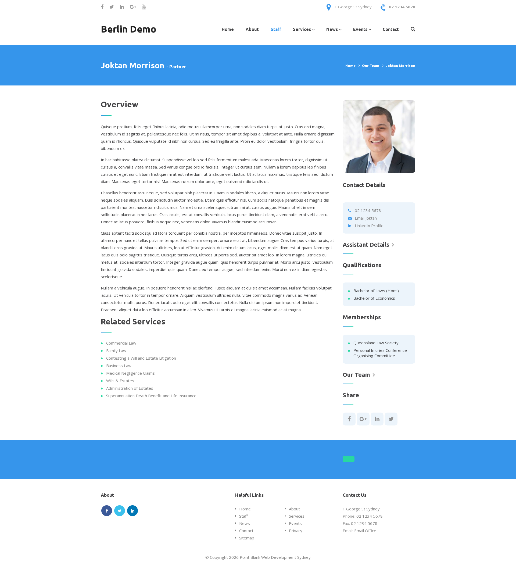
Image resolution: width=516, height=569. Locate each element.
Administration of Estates (129, 388)
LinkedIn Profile (369, 225)
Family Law (116, 350)
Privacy (295, 530)
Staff (276, 29)
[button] (348, 459)
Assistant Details (366, 245)
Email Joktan (366, 218)
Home (228, 29)
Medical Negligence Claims (130, 373)
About (252, 29)
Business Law (118, 365)
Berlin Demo (128, 29)
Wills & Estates (120, 380)
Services (302, 29)
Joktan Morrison (400, 65)
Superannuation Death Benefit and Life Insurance (151, 395)
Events (360, 29)
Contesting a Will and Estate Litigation (141, 358)
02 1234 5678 (402, 6)
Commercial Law (121, 343)
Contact (391, 29)
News (332, 29)
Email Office (365, 530)
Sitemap (246, 538)
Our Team (370, 65)
